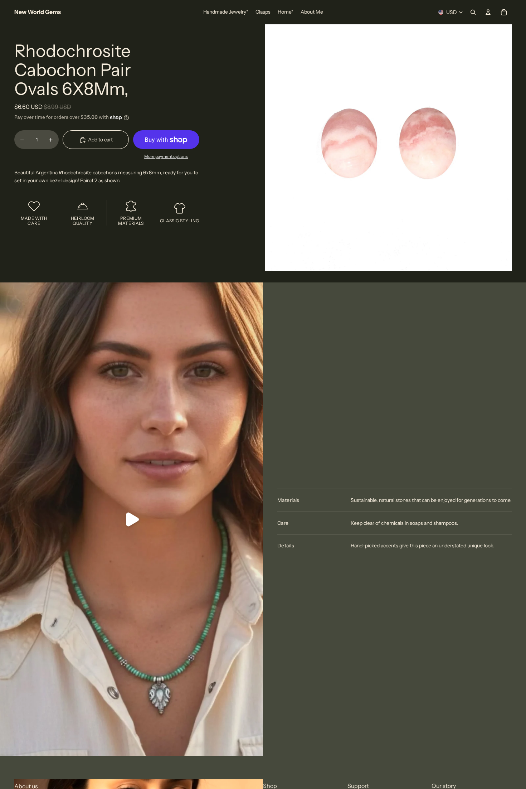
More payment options (166, 156)
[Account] (488, 12)
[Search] (473, 12)
